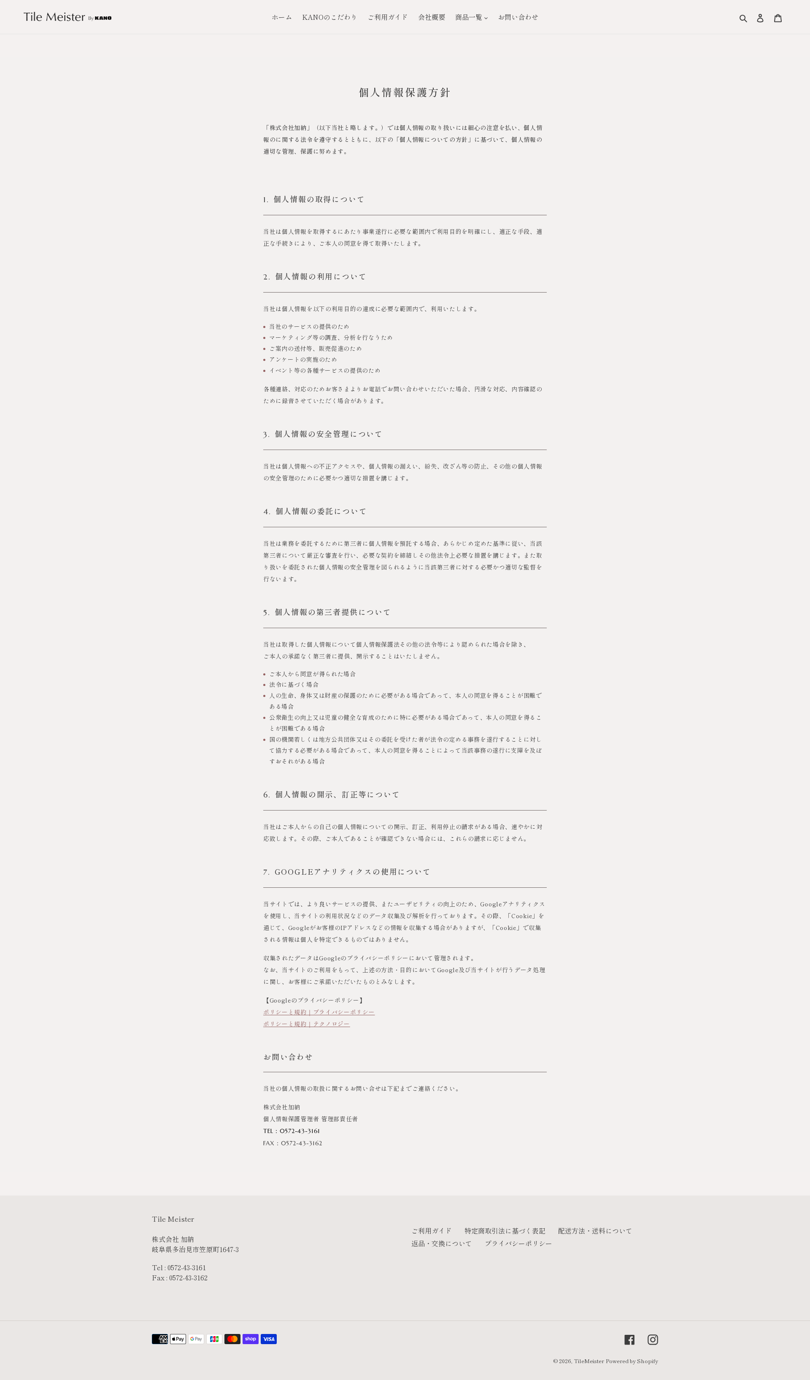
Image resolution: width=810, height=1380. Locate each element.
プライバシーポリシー (518, 1243)
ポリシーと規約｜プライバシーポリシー (319, 1012)
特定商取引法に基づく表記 (504, 1230)
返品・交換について (441, 1243)
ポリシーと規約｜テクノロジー (306, 1023)
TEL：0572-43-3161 (291, 1131)
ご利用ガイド (431, 1230)
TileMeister (589, 1361)
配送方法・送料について (595, 1230)
